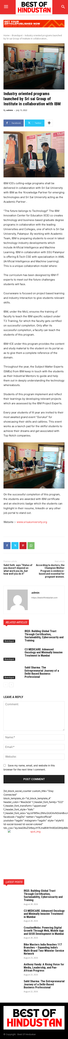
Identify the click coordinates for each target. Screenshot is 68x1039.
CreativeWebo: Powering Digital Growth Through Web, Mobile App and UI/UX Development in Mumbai (44, 930)
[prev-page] (5, 685)
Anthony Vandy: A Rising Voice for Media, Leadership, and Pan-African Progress (44, 967)
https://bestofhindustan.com (44, 597)
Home (6, 35)
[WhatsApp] (31, 545)
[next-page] (11, 685)
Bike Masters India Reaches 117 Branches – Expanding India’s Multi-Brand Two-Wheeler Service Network (44, 949)
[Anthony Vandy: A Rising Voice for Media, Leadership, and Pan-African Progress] (12, 969)
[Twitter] (15, 545)
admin (9, 110)
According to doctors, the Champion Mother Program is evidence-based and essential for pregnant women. (50, 571)
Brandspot (17, 35)
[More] (49, 123)
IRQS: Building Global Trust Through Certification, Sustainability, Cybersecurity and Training (44, 635)
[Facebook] (6, 545)
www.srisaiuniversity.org (32, 522)
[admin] (17, 600)
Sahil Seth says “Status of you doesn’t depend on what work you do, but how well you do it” (17, 569)
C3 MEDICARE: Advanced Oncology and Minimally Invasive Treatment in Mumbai (44, 652)
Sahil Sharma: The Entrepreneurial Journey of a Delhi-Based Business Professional (42, 672)
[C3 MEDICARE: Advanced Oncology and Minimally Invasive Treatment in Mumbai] (12, 654)
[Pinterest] (23, 545)
